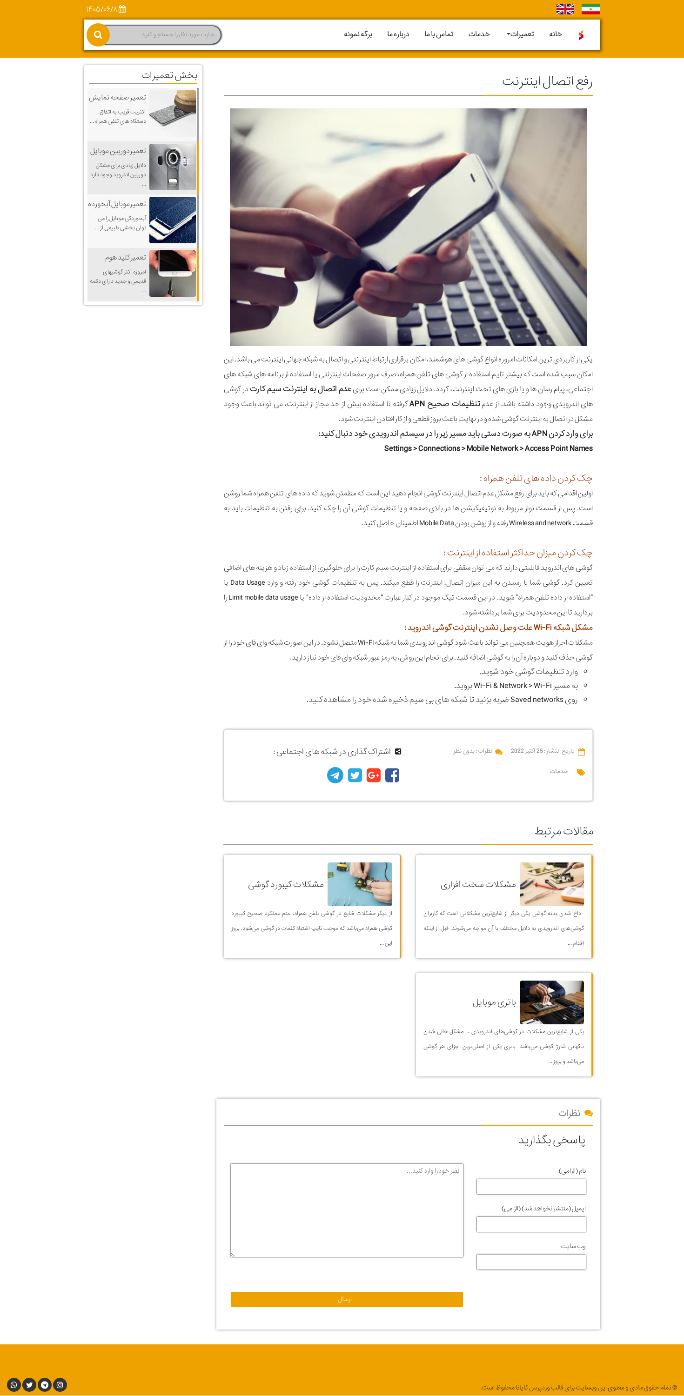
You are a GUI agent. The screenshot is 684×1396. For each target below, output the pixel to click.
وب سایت (573, 1246)
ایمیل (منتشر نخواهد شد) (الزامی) (544, 1209)
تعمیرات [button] (522, 34)
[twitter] (355, 779)
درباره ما (398, 34)
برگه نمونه (358, 34)
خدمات (479, 34)
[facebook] (392, 779)
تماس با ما (439, 34)
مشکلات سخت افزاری (478, 884)
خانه (555, 34)
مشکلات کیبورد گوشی (286, 884)
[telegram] (335, 779)
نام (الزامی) (572, 1171)
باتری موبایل (494, 1002)
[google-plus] (374, 779)
